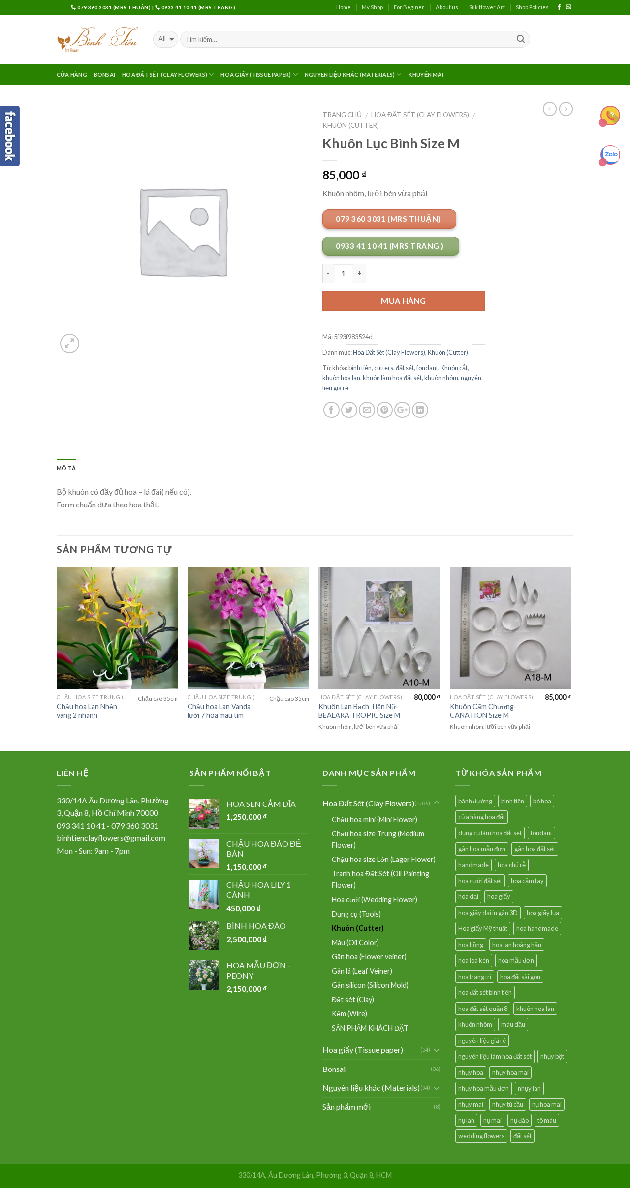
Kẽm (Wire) (349, 1014)
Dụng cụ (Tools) (356, 914)
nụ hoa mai (547, 1104)
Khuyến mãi (426, 74)
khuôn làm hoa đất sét (392, 378)
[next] (570, 658)
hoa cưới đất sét (480, 881)
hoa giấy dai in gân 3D (488, 913)
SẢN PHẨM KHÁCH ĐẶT (370, 1028)
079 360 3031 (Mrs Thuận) (114, 7)
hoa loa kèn (473, 960)
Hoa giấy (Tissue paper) (255, 74)
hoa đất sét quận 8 (482, 1008)
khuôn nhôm (441, 378)
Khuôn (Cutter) (350, 125)
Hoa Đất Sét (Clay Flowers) (164, 74)
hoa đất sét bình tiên (485, 992)
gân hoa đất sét (534, 849)
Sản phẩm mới (346, 1106)
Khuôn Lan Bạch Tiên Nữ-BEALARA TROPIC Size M (359, 711)
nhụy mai (470, 1104)
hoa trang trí (474, 976)
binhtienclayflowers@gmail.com (111, 837)
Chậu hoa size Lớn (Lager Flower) (384, 859)
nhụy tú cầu (507, 1104)
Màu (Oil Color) (355, 942)
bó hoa (542, 801)
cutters (383, 368)
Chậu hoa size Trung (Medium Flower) (378, 839)
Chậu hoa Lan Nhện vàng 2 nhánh (87, 711)
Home (343, 7)
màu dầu (513, 1024)
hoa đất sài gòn (520, 976)
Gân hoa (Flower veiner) (369, 956)
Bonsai (104, 74)
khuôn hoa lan (341, 378)
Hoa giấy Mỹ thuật (482, 928)
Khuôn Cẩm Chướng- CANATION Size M (483, 711)
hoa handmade (537, 928)
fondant (427, 368)
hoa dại (468, 896)
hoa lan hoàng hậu (516, 945)
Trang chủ (342, 115)
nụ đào (519, 1120)
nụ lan (466, 1120)
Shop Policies (532, 7)
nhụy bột (552, 1056)
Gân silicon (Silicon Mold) (370, 985)
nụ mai (492, 1120)
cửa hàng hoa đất (481, 817)
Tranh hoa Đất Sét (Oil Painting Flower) (380, 879)
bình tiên (360, 368)
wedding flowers (481, 1136)
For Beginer (409, 7)
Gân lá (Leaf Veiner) (362, 971)
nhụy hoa (470, 1072)
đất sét (405, 368)
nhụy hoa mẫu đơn (483, 1088)
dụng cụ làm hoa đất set (490, 833)
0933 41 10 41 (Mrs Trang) (197, 7)
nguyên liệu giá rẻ (482, 1040)
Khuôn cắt (454, 368)
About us (447, 7)
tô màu (546, 1120)
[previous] (57, 658)
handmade (473, 865)
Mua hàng (403, 300)
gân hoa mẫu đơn (481, 849)
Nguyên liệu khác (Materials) (350, 74)
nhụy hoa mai (510, 1072)
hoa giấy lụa (543, 913)
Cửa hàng (72, 74)
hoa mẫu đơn (516, 960)
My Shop (372, 7)
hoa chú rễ (512, 865)
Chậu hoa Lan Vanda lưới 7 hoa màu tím (219, 711)
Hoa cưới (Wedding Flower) (374, 899)
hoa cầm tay (527, 881)
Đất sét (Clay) (353, 999)
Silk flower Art (487, 7)
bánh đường (475, 801)
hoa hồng (470, 945)
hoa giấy (498, 896)
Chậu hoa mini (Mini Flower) (374, 819)
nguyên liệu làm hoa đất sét (495, 1056)
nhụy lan (529, 1088)
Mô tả (66, 468)
